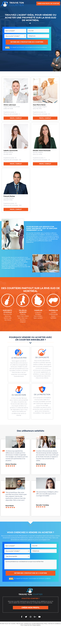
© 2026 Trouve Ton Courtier (7, 623)
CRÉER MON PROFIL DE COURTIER (48, 3)
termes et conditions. (41, 47)
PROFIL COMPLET (16, 118)
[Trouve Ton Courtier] (12, 3)
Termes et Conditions (54, 623)
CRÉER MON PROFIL (31, 608)
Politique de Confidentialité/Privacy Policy (35, 623)
